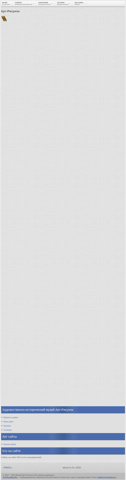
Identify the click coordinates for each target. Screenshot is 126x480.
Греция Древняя (14, 382)
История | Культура (38, 156)
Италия (9, 384)
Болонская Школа (15, 313)
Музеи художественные (17, 193)
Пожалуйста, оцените (11, 78)
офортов (19, 124)
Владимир (11, 399)
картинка (21, 89)
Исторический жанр (15, 195)
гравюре (58, 102)
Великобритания (14, 402)
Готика (9, 350)
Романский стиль (14, 341)
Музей (5, 42)
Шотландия (11, 404)
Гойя (3, 126)
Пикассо (38, 131)
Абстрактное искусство (17, 358)
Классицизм (12, 334)
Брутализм (11, 361)
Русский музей (13, 293)
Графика (10, 171)
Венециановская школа (17, 315)
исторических (33, 115)
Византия (10, 388)
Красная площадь (15, 304)
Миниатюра (11, 198)
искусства (6, 122)
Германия (11, 395)
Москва (9, 377)
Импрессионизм (14, 343)
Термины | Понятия (25, 159)
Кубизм (9, 354)
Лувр (8, 297)
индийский (86, 126)
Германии (64, 113)
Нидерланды (12, 391)
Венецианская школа (16, 308)
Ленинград (11, 386)
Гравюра (10, 182)
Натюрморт (11, 189)
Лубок (7, 62)
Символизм (12, 347)
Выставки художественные (19, 184)
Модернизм (11, 352)
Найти (33, 32)
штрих (16, 93)
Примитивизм (68, 128)
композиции (101, 117)
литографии (99, 104)
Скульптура (12, 178)
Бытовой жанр (13, 191)
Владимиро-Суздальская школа (21, 291)
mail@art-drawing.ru (106, 477)
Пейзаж (9, 175)
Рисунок (10, 169)
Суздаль (10, 397)
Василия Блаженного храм (19, 317)
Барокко (10, 336)
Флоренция (11, 393)
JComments (63, 154)
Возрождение (12, 332)
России (56, 122)
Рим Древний (12, 373)
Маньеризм (11, 356)
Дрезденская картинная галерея (22, 302)
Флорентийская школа (17, 286)
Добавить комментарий (12, 152)
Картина (10, 200)
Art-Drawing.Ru (10, 477)
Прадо (9, 311)
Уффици (10, 306)
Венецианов (81, 122)
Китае (4, 102)
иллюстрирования (24, 135)
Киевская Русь (13, 375)
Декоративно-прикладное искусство (24, 180)
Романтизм (11, 339)
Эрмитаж (10, 300)
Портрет (10, 186)
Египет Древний (14, 380)
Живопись (11, 173)
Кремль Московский (16, 295)
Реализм (10, 330)
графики (45, 89)
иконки (117, 106)
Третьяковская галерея (17, 289)
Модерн (10, 345)
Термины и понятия (22, 42)
